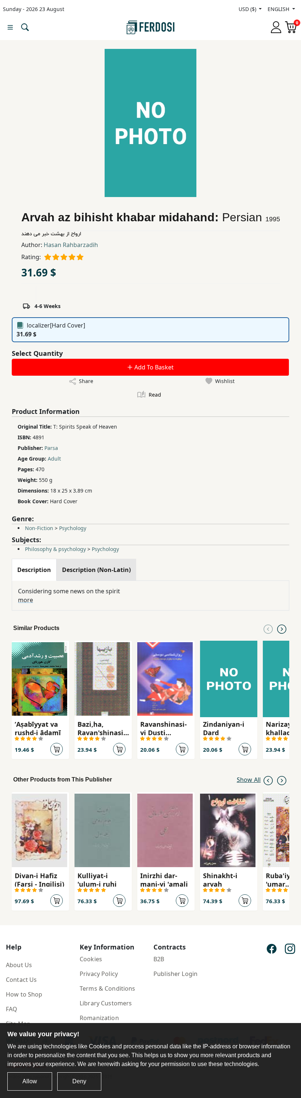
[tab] (34, 570)
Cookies (91, 959)
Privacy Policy (99, 974)
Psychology (72, 528)
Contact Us (21, 980)
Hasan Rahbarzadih (71, 245)
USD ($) (248, 9)
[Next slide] (282, 628)
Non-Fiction (39, 528)
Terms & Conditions (107, 988)
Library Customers (106, 1003)
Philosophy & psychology (55, 549)
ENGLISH (279, 9)
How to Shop (24, 994)
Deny (79, 1081)
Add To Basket (153, 367)
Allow (29, 1081)
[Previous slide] (268, 628)
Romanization (99, 1018)
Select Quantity (37, 353)
